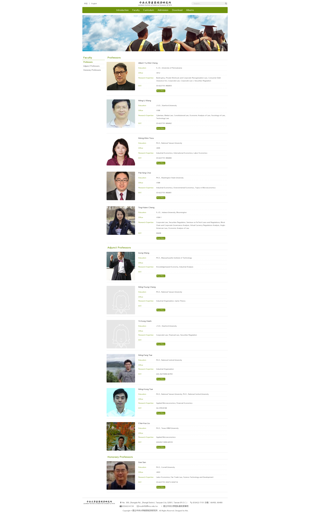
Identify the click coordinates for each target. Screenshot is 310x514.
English (94, 3)
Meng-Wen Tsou (146, 138)
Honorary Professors (92, 70)
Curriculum (148, 10)
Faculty (136, 10)
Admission (163, 10)
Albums (190, 10)
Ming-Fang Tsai (145, 355)
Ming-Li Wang (144, 100)
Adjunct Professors (91, 66)
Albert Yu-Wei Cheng (148, 63)
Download (177, 10)
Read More (161, 91)
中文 (86, 3)
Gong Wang (143, 253)
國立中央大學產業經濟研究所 (145, 510)
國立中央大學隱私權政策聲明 (175, 506)
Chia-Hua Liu (144, 423)
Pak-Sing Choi (144, 173)
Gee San (142, 462)
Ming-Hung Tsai (145, 389)
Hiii (186, 510)
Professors (88, 62)
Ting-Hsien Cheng (146, 207)
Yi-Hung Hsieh (144, 321)
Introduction (122, 10)
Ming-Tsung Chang (147, 287)
